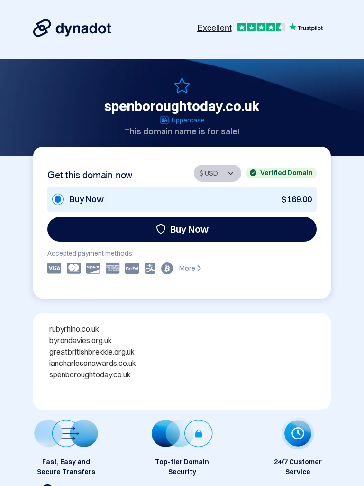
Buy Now (189, 229)
